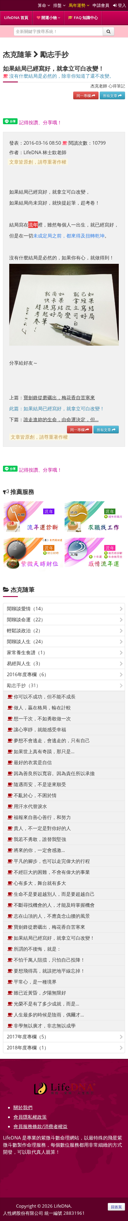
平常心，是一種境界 (35, 982)
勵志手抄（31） (24, 685)
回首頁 (116, 1206)
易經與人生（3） (25, 663)
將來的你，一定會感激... (39, 850)
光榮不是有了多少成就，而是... (46, 1003)
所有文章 (110, 95)
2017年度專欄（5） (28, 1036)
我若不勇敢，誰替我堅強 (39, 839)
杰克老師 (98, 86)
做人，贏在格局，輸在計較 (42, 707)
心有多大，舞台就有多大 (39, 883)
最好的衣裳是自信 (32, 762)
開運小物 (49, 17)
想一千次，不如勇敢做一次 (42, 718)
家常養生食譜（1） (27, 652)
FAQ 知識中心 (85, 17)
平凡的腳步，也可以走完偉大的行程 (51, 861)
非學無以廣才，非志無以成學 (44, 1025)
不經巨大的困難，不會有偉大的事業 (51, 872)
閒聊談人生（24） (26, 641)
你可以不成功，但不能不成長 (44, 696)
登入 (121, 5)
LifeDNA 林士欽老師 (45, 152)
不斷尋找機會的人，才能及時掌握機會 (54, 905)
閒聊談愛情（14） (26, 608)
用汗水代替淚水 (30, 806)
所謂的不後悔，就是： (37, 949)
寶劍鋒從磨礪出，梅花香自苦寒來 (49, 927)
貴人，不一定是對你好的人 (42, 828)
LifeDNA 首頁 (16, 17)
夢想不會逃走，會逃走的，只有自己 (51, 740)
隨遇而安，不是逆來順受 (39, 784)
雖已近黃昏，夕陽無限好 (39, 992)
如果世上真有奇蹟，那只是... (43, 751)
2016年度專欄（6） (28, 674)
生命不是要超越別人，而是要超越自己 (54, 894)
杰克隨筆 (23, 589)
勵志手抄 (54, 54)
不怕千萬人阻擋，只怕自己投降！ (49, 960)
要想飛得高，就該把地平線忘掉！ (49, 971)
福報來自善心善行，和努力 (42, 817)
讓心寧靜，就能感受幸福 (39, 729)
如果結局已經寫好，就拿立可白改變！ (54, 938)
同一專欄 (84, 95)
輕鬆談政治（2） (25, 630)
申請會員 (101, 5)
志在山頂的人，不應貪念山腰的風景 (51, 916)
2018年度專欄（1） (28, 1047)
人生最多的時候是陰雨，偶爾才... (48, 1014)
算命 (42, 5)
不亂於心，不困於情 (35, 795)
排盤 (58, 5)
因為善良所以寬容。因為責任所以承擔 (54, 773)
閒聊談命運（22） (26, 619)
